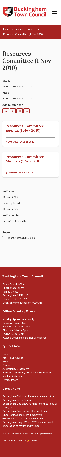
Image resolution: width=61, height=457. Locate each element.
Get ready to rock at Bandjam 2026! (22, 418)
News (5, 361)
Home (5, 354)
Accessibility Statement (15, 369)
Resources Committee (15, 221)
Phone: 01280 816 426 (15, 299)
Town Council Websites (13, 440)
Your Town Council (12, 357)
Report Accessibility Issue (20, 238)
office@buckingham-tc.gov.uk (26, 302)
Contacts (7, 365)
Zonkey (33, 440)
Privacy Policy (10, 380)
